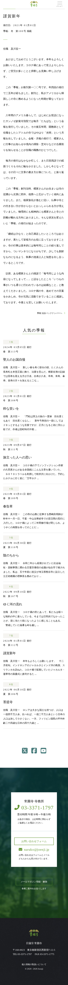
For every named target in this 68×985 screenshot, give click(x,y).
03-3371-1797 (37, 808)
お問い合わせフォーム (34, 841)
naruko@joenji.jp (36, 849)
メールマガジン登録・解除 (34, 881)
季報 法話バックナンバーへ (50, 313)
